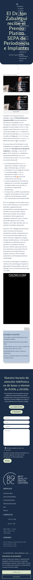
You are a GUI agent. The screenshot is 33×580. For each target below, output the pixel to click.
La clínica (20, 11)
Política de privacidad (13, 518)
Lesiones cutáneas (23, 138)
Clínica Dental (21, 21)
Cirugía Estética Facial (9, 463)
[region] (16, 567)
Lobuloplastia (22, 142)
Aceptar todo (16, 572)
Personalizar (16, 576)
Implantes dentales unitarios (22, 76)
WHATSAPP (17, 375)
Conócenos (20, 6)
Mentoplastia (22, 144)
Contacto (19, 174)
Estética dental (22, 93)
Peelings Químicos (23, 166)
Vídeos (20, 17)
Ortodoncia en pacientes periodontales (23, 45)
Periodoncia (21, 23)
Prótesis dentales (23, 82)
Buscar (27, 292)
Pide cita (5, 473)
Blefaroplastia (22, 127)
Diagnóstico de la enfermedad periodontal (24, 28)
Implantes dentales (23, 65)
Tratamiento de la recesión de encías (23, 110)
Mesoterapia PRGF (23, 159)
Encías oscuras (23, 56)
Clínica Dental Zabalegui (9, 459)
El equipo (20, 8)
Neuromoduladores (23, 164)
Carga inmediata (24, 67)
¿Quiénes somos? (8, 456)
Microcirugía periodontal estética (22, 99)
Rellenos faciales (23, 168)
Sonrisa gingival (22, 147)
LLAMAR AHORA (17, 370)
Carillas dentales (24, 95)
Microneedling (22, 162)
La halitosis (22, 41)
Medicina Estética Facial (9, 466)
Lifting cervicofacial (23, 140)
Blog (18, 172)
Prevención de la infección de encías (24, 52)
